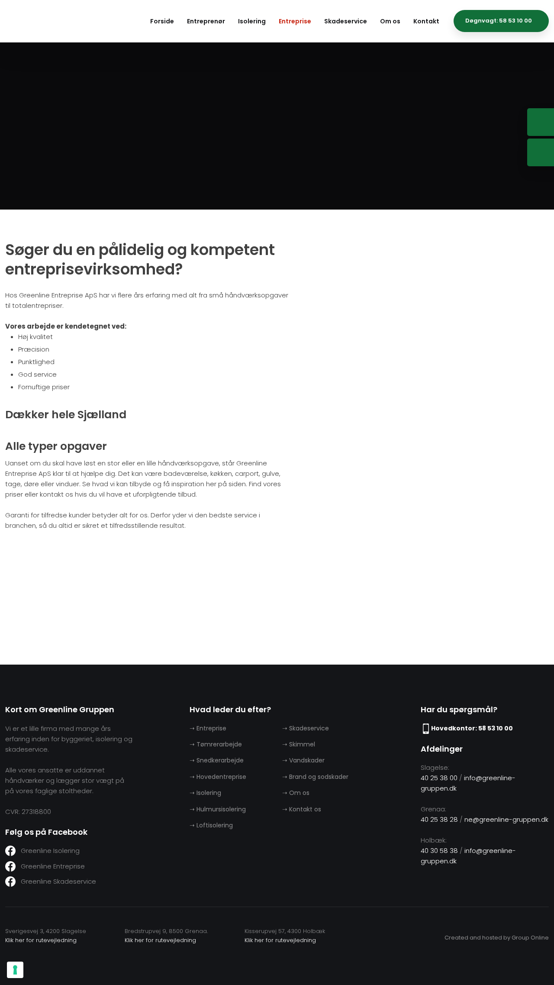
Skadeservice (345, 21)
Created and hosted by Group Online (496, 937)
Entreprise (295, 21)
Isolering (252, 21)
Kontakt (426, 21)
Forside (162, 21)
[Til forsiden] (65, 20)
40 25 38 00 (439, 777)
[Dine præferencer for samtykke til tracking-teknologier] (15, 970)
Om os (390, 21)
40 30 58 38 (439, 850)
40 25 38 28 (439, 819)
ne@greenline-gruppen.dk (506, 819)
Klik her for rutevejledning (41, 940)
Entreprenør (206, 21)
